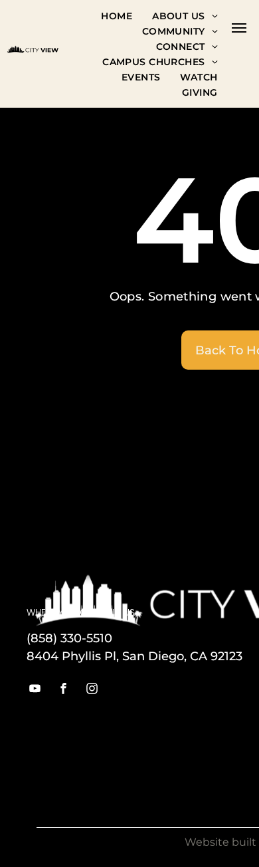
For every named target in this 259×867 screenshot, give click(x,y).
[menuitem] (116, 15)
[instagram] (92, 690)
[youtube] (35, 690)
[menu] (239, 28)
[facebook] (63, 690)
